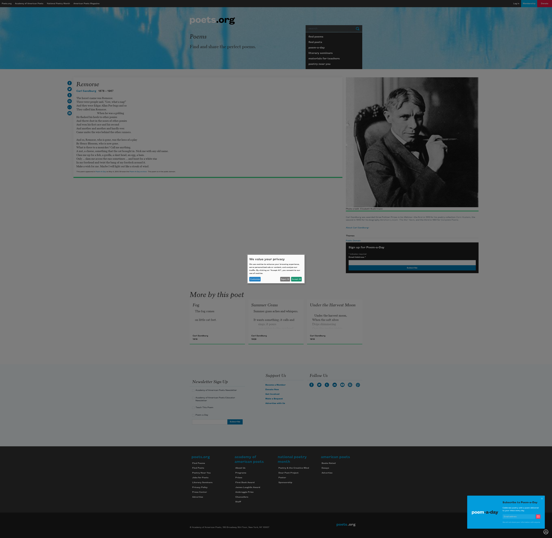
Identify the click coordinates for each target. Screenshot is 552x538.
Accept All (296, 279)
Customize (255, 279)
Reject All (285, 279)
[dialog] (276, 269)
